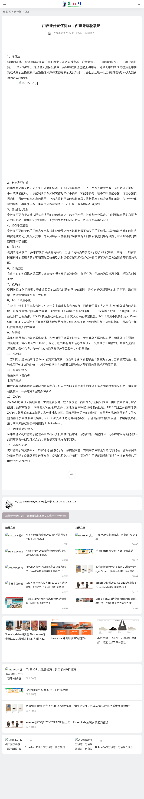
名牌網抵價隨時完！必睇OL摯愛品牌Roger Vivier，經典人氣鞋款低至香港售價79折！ (117, 571)
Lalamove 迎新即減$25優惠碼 (68, 638)
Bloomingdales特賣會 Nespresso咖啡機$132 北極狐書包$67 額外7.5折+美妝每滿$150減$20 (116, 603)
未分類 (17, 11)
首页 (8, 11)
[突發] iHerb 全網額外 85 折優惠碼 (114, 550)
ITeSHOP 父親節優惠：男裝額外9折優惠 (51, 669)
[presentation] (119, 624)
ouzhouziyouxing (33, 501)
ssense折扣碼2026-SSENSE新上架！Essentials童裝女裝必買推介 (67, 722)
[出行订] (72, 4)
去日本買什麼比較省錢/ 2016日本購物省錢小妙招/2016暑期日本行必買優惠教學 (46, 587)
